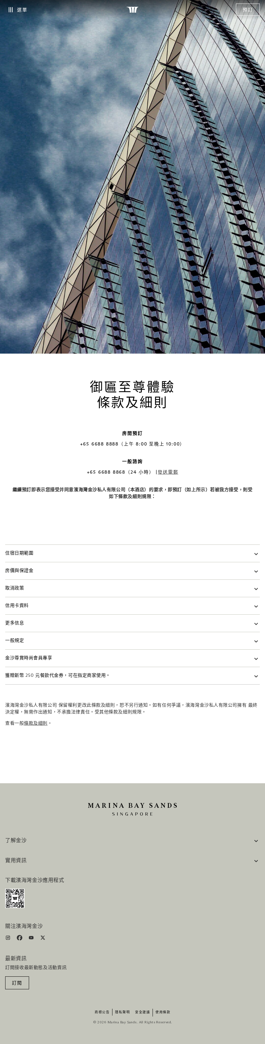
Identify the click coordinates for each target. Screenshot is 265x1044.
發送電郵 (168, 472)
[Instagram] (8, 939)
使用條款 (162, 1012)
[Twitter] (43, 939)
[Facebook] (20, 939)
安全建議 (142, 1012)
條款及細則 (36, 723)
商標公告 (102, 1012)
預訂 (248, 10)
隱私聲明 (122, 1012)
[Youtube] (31, 939)
